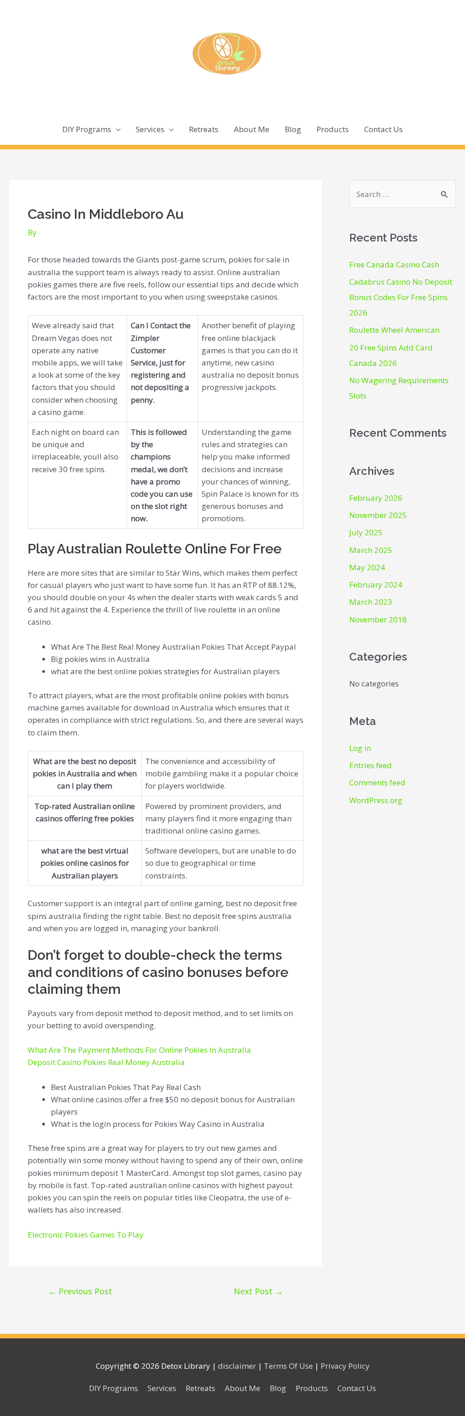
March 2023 (370, 602)
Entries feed (370, 765)
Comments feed (377, 782)
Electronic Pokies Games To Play (85, 1234)
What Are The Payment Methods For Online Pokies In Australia (139, 1050)
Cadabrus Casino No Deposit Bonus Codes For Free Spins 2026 (400, 297)
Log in (360, 748)
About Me (251, 129)
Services (150, 129)
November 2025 (378, 515)
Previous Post (80, 1291)
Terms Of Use (288, 1366)
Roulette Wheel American (394, 330)
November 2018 (378, 619)
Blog (293, 129)
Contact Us (383, 129)
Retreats (203, 129)
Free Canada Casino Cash (394, 264)
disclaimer (237, 1366)
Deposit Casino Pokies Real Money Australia (106, 1062)
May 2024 (367, 567)
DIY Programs (86, 129)
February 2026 (375, 498)
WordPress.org (375, 800)
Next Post (258, 1291)
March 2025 (370, 550)
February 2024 (375, 584)
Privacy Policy (345, 1366)
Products (333, 129)
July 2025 (366, 532)
